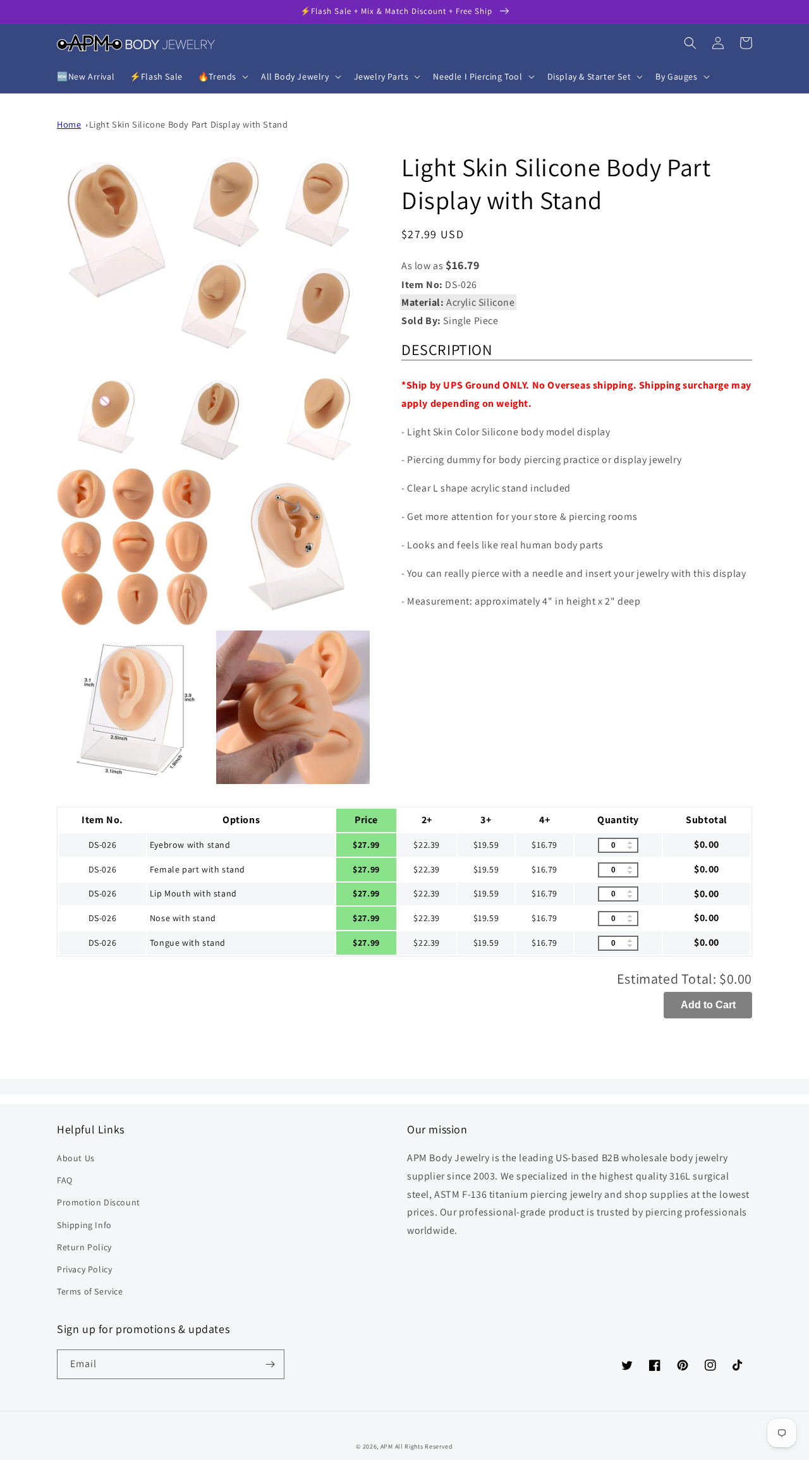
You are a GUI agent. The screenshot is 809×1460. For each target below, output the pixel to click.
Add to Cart (708, 1004)
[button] (221, 76)
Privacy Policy (84, 1269)
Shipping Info (84, 1225)
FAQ (65, 1180)
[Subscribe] (270, 1364)
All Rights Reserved (424, 1446)
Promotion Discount (98, 1202)
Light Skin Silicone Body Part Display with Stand (188, 124)
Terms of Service (90, 1291)
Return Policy (84, 1247)
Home (69, 124)
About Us (76, 1158)
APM (387, 1446)
